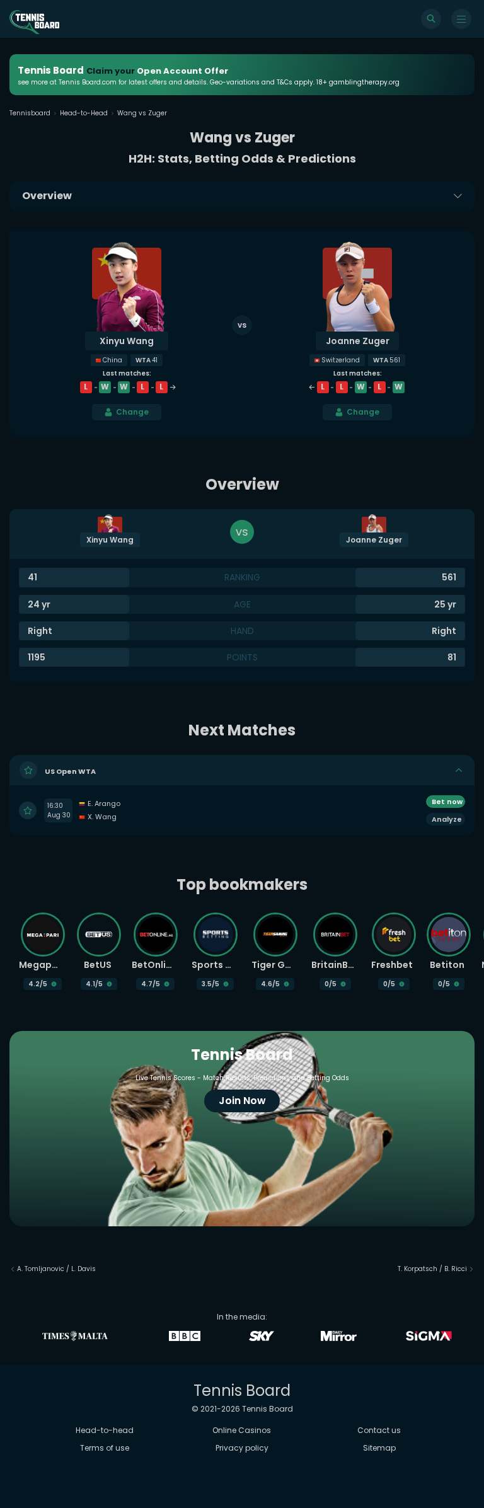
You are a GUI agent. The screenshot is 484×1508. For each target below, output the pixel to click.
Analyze (447, 819)
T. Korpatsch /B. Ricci (432, 1269)
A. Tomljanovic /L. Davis (56, 1269)
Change (132, 411)
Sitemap (379, 1447)
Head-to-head (105, 1430)
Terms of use (104, 1447)
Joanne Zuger (357, 341)
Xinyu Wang (127, 341)
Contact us (379, 1430)
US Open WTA (70, 771)
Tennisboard (29, 113)
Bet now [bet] (447, 802)
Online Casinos (241, 1430)
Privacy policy (242, 1447)
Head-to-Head (84, 113)
